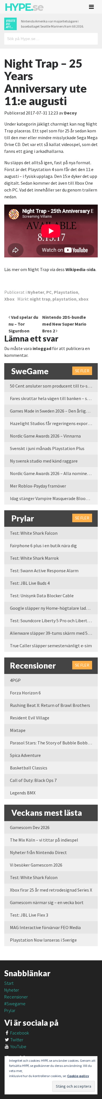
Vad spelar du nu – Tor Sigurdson (23, 324)
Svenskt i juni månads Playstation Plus (47, 448)
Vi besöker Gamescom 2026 (36, 865)
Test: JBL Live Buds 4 (30, 583)
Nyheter (35, 292)
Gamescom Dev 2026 (30, 827)
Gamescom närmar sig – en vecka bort (47, 902)
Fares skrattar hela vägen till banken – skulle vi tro (54, 398)
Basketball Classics (28, 768)
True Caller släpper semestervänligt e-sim (51, 645)
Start (8, 983)
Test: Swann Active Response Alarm (44, 570)
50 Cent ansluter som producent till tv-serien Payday (54, 386)
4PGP (15, 680)
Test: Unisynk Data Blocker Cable (42, 595)
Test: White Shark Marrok (34, 558)
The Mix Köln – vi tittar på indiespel (44, 840)
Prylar (9, 1010)
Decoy (70, 113)
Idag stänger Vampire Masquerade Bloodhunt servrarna (54, 498)
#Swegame (15, 1003)
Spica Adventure (25, 755)
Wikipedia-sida (80, 269)
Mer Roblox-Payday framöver (38, 486)
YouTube (17, 1046)
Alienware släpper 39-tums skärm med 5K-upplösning (54, 633)
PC (49, 292)
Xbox (9, 299)
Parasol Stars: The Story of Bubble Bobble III (53, 743)
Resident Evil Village (29, 718)
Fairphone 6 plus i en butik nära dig (43, 545)
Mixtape (18, 730)
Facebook (19, 1033)
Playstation (66, 292)
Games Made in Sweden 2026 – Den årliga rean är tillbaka (54, 411)
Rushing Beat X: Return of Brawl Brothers (50, 705)
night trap (40, 299)
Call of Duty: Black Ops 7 (33, 780)
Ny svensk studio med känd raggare (44, 461)
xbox (83, 299)
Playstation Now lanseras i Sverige (43, 940)
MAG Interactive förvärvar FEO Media (45, 927)
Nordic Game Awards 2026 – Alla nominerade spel (54, 473)
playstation (64, 299)
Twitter (16, 1039)
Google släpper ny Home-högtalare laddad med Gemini (54, 608)
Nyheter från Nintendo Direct (38, 852)
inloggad (42, 348)
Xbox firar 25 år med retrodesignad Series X (51, 890)
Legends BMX (22, 793)
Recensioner (16, 997)
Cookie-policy (78, 1076)
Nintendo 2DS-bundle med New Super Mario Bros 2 (64, 324)
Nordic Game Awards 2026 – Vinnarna (45, 436)
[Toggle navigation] (91, 7)
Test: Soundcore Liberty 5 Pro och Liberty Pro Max (54, 620)
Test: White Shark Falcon (34, 533)
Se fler (82, 370)
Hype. (24, 7)
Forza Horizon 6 (25, 693)
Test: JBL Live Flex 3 (29, 915)
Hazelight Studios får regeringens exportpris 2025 (54, 423)
